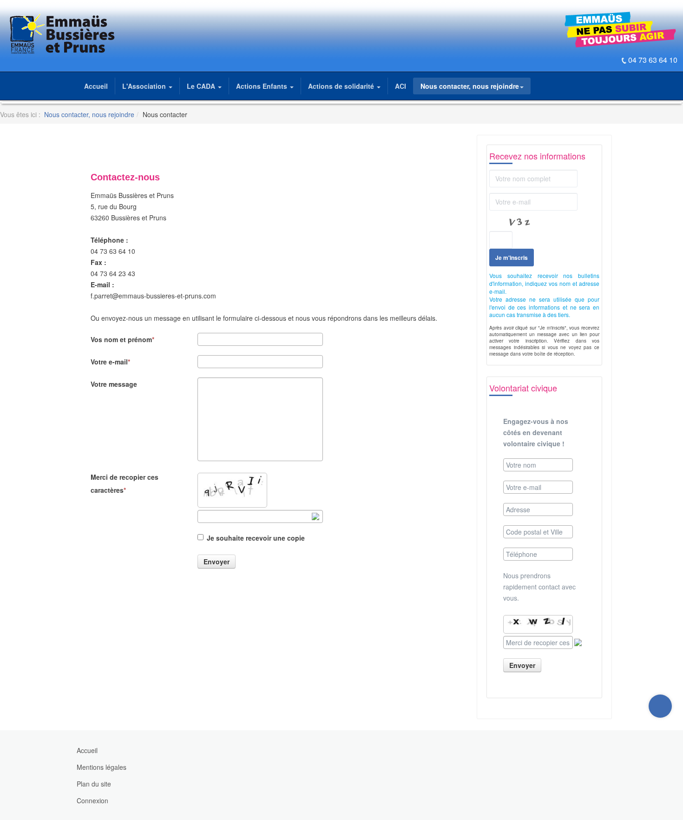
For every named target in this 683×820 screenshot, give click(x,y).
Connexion (92, 800)
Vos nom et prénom (121, 339)
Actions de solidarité (342, 86)
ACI (400, 86)
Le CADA (202, 86)
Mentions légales (101, 767)
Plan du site (94, 783)
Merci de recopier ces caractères (124, 483)
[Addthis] (660, 706)
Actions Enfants (262, 86)
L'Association (145, 86)
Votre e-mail (109, 361)
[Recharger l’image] (315, 516)
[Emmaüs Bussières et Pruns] (61, 34)
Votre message (114, 384)
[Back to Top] (660, 743)
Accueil (96, 86)
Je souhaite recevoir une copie (256, 537)
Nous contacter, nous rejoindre (469, 86)
